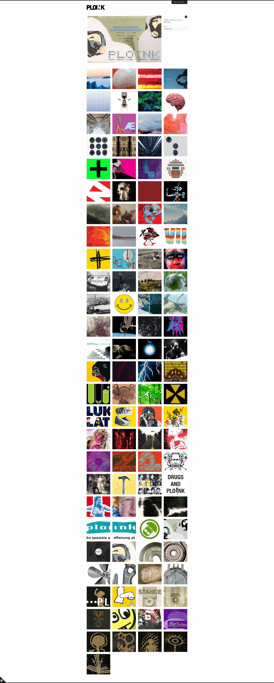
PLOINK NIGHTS (107, 8)
